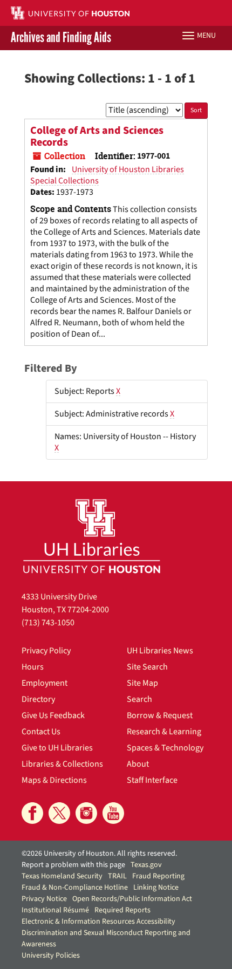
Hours (33, 667)
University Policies (51, 955)
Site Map (142, 683)
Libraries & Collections (62, 764)
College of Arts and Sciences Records (96, 136)
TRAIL (117, 876)
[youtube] (113, 813)
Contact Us (41, 732)
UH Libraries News (160, 651)
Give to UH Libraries (57, 748)
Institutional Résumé (55, 910)
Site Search (147, 667)
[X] (59, 813)
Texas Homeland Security (62, 876)
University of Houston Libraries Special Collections (107, 175)
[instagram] (86, 813)
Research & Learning (164, 732)
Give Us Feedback (53, 715)
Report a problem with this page (73, 864)
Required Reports (122, 910)
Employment (44, 683)
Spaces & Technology (165, 748)
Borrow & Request (160, 715)
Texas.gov (146, 864)
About (138, 764)
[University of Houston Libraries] (92, 536)
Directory (38, 699)
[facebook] (32, 813)
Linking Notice (156, 887)
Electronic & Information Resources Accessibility (98, 921)
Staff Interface (152, 780)
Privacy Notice (44, 898)
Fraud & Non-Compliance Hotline (75, 887)
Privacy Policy (46, 651)
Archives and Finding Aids (61, 38)
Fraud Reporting (158, 876)
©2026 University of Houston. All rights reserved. (99, 853)
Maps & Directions (54, 780)
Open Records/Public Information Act (132, 898)
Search (139, 699)
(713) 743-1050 (48, 623)
